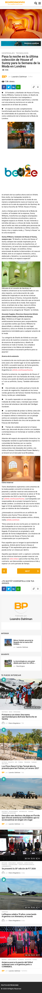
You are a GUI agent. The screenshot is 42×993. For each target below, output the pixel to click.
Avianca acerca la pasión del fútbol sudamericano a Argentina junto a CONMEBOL (17, 964)
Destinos (5, 712)
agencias (20, 863)
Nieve (10, 712)
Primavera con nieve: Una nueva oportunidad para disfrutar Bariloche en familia (19, 716)
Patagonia (16, 712)
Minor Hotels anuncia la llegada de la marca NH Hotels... (23, 642)
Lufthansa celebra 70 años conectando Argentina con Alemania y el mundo (19, 915)
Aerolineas (12, 863)
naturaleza (23, 811)
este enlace (14, 559)
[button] (35, 3)
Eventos (4, 864)
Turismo (34, 762)
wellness (5, 763)
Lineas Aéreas (12, 959)
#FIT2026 (4, 863)
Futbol (34, 959)
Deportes (28, 959)
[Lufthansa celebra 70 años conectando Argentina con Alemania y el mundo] (21, 894)
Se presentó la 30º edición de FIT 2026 (19, 868)
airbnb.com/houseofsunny (22, 370)
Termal (20, 762)
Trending (27, 762)
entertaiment (13, 811)
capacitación (28, 863)
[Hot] (4, 879)
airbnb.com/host (12, 520)
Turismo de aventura (9, 813)
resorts (11, 762)
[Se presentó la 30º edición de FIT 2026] (21, 845)
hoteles (4, 762)
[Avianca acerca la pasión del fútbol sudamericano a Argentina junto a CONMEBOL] (21, 942)
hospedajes (8, 53)
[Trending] (4, 679)
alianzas (21, 959)
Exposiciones (13, 864)
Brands (4, 959)
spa (16, 762)
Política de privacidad (9, 985)
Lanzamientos (6, 866)
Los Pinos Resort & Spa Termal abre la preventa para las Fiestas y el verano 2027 (20, 767)
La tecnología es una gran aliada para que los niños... (24, 662)
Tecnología (22, 53)
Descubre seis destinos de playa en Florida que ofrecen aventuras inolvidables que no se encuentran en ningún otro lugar (21, 817)
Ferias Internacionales (26, 864)
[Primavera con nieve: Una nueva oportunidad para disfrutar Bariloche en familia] (21, 694)
